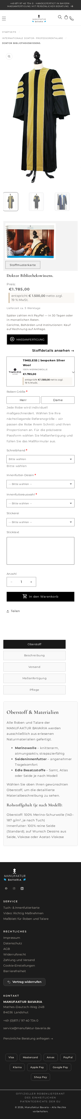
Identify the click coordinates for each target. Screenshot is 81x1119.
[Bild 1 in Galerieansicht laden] (10, 201)
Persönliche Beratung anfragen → (28, 1038)
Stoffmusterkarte (23, 265)
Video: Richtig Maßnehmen (23, 913)
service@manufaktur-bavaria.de (26, 1028)
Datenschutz (12, 943)
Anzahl (12, 573)
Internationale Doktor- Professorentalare (32, 38)
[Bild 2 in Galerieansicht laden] (36, 201)
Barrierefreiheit (14, 971)
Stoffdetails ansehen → (53, 350)
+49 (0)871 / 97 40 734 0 (20, 1020)
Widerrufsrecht (14, 954)
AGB (6, 948)
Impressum (11, 937)
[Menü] (4, 18)
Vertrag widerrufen (27, 981)
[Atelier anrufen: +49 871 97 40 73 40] (71, 18)
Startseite (9, 32)
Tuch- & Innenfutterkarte (21, 907)
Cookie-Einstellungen (19, 965)
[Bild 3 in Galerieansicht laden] (62, 201)
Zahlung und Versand (19, 960)
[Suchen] (60, 17)
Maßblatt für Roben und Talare (25, 918)
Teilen (15, 611)
